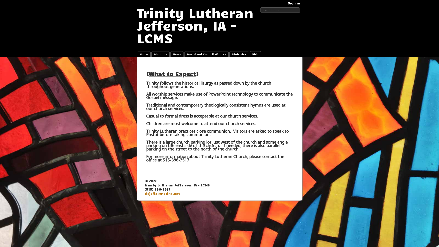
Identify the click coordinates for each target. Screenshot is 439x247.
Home (144, 54)
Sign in (294, 3)
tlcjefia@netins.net (162, 193)
